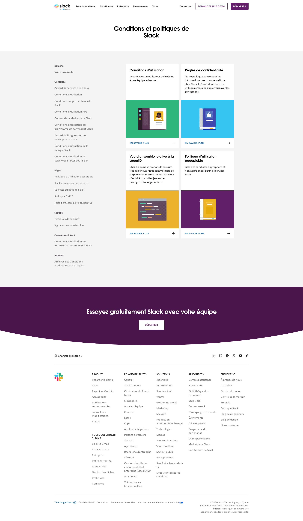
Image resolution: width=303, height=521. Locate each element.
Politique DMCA (63, 196)
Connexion (186, 6)
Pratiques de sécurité (66, 219)
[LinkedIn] (214, 356)
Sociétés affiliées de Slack (69, 189)
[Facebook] (227, 356)
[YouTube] (240, 356)
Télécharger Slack (63, 502)
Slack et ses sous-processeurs (71, 183)
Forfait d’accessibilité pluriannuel (73, 202)
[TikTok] (247, 356)
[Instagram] (220, 356)
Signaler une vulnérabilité (69, 225)
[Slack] (62, 6)
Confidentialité (86, 502)
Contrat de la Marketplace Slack (73, 118)
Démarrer (239, 6)
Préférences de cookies (123, 502)
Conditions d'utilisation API (70, 111)
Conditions (102, 502)
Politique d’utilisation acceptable (73, 176)
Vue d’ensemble (63, 72)
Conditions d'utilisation (68, 94)
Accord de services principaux (71, 88)
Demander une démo (211, 6)
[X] (233, 356)
